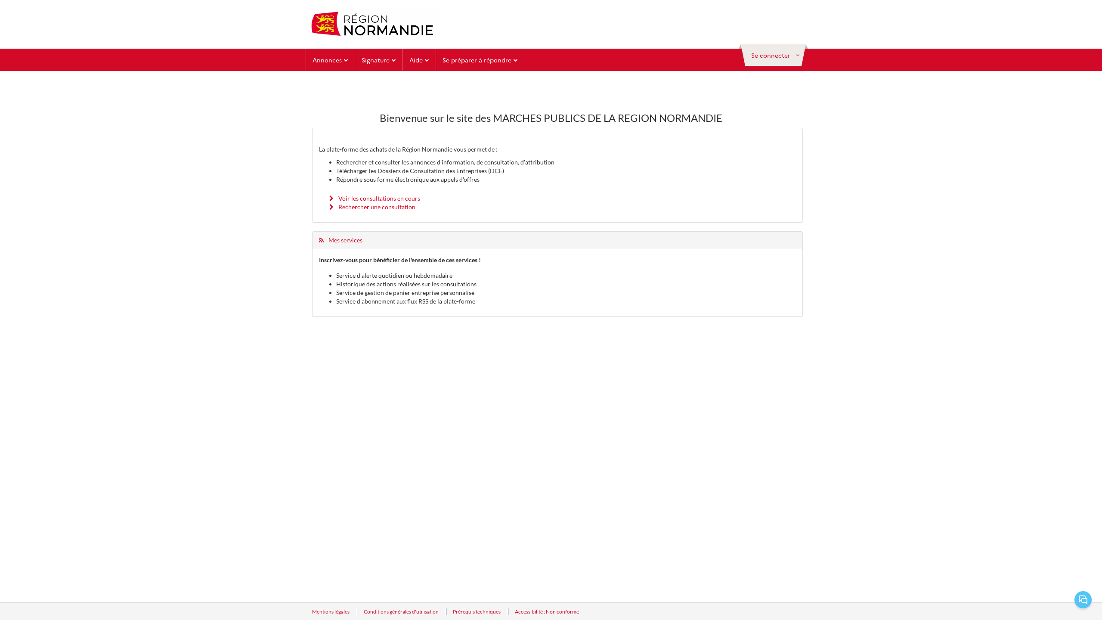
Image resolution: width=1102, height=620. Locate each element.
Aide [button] (416, 60)
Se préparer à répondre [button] (477, 60)
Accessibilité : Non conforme (547, 611)
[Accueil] (372, 24)
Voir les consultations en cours (378, 198)
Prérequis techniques (477, 611)
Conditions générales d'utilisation (402, 611)
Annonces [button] (327, 60)
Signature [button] (376, 60)
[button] (773, 55)
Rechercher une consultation (376, 207)
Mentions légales (331, 611)
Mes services (344, 240)
